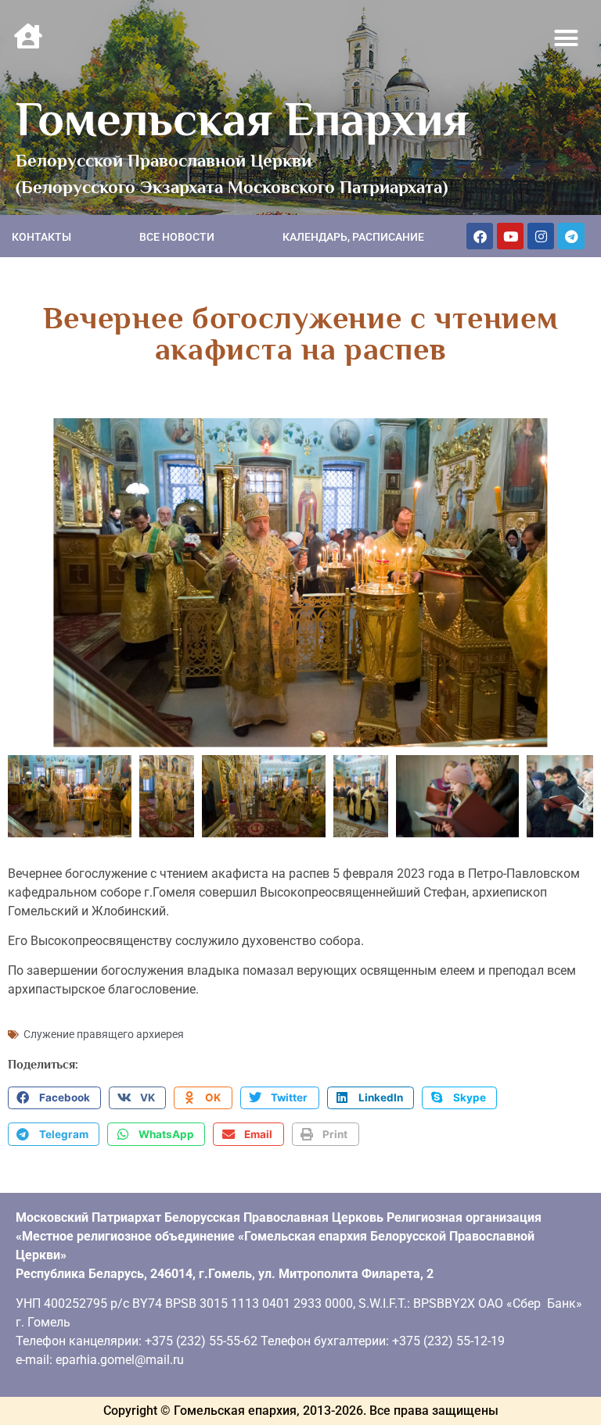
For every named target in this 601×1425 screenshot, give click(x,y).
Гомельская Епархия (242, 118)
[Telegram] (571, 236)
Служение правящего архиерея (103, 1034)
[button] (566, 38)
